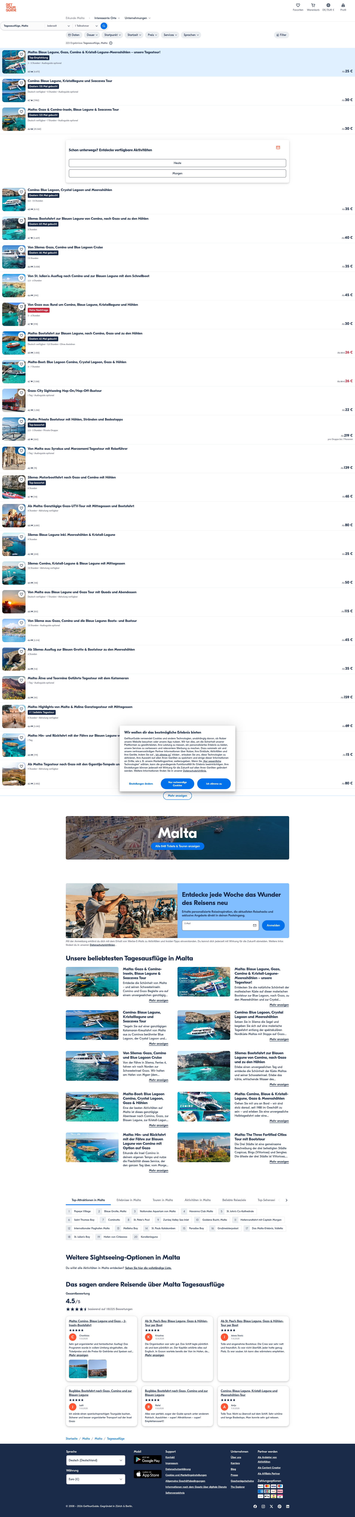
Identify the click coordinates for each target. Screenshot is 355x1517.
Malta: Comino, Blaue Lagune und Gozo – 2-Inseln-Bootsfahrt (97, 1323)
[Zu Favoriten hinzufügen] (21, 54)
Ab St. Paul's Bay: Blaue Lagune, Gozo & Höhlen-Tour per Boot (176, 1323)
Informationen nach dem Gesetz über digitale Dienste (196, 1486)
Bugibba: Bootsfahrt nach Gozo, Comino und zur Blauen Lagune (100, 1393)
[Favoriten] (298, 5)
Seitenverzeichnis (175, 1492)
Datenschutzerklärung (178, 1469)
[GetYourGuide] (11, 7)
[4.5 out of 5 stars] (77, 1309)
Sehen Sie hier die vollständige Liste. (148, 1268)
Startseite (71, 1438)
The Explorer (238, 1486)
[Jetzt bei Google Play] (148, 1460)
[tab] (88, 1200)
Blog (233, 1469)
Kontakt (170, 1457)
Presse (234, 1475)
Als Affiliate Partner (269, 1473)
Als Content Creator (269, 1467)
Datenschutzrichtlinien (102, 945)
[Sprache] (328, 5)
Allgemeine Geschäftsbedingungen (185, 1481)
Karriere (235, 1463)
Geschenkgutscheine (242, 1481)
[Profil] (343, 5)
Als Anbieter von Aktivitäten (267, 1459)
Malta (86, 1438)
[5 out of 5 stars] (101, 1330)
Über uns (236, 1457)
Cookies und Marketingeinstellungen (186, 1475)
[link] (177, 62)
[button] (177, 62)
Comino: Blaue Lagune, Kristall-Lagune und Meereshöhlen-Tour (249, 1393)
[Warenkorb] (313, 5)
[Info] (110, 43)
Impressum (171, 1463)
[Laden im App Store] (148, 1474)
